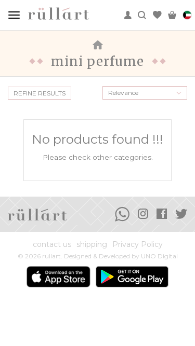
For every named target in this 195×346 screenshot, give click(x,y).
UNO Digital (159, 256)
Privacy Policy (137, 244)
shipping (91, 244)
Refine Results (40, 93)
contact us (52, 244)
